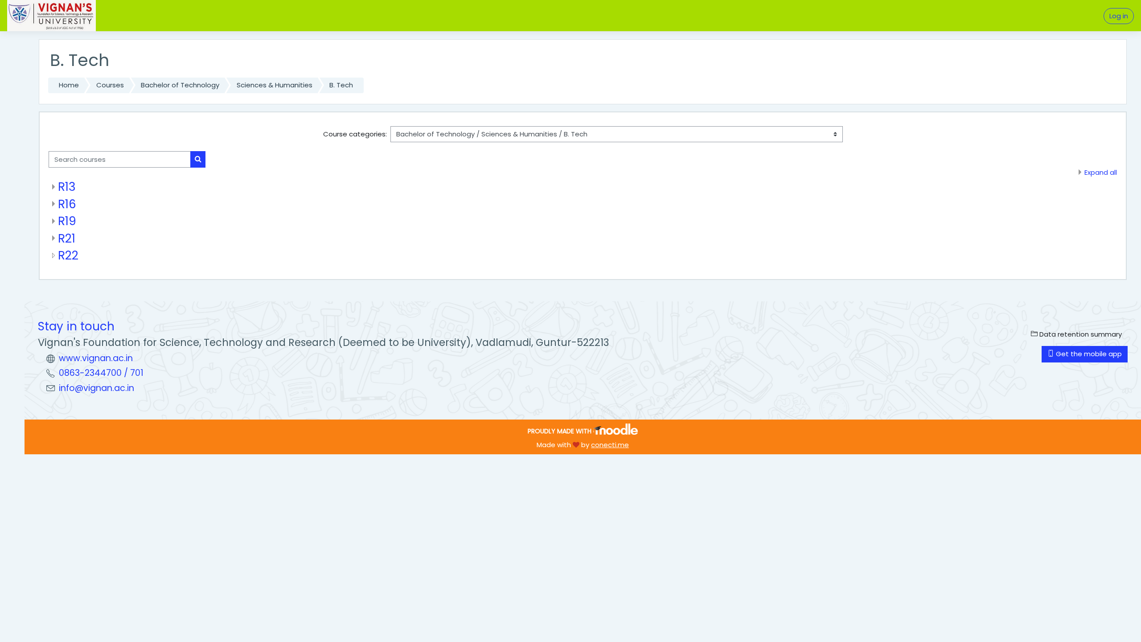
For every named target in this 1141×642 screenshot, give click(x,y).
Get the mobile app (1088, 353)
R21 (66, 238)
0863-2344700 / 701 (101, 373)
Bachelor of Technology (180, 85)
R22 (68, 255)
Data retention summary (1080, 334)
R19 (67, 221)
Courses (110, 85)
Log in (1118, 16)
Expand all (1100, 172)
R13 (67, 186)
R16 (67, 204)
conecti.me (610, 444)
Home (69, 85)
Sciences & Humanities (274, 85)
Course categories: (355, 134)
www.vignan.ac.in (96, 358)
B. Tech (341, 85)
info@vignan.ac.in (96, 388)
